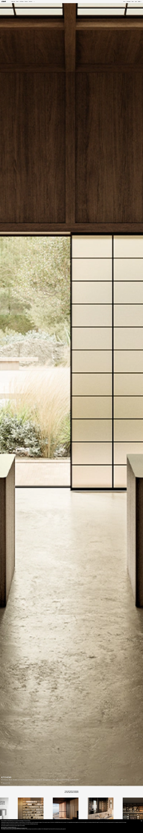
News (133, 1)
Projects (26, 1)
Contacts (30, 1)
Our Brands (21, 1)
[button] (1, 394)
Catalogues (129, 1)
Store (124, 1)
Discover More (6, 783)
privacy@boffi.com (13, 827)
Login (136, 1)
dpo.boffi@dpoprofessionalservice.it (20, 828)
